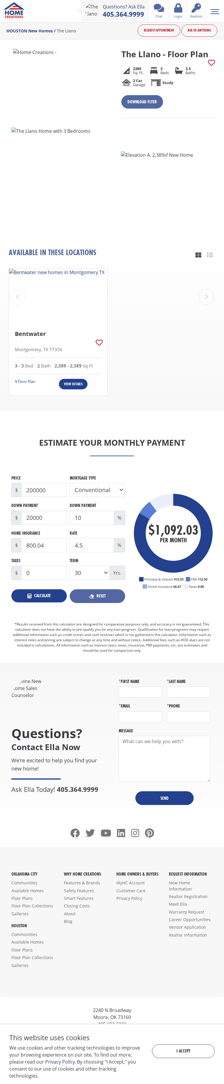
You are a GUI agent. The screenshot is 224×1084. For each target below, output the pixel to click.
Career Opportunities (190, 919)
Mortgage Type (83, 478)
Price (16, 478)
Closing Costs (77, 906)
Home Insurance (25, 533)
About (70, 913)
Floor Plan (25, 381)
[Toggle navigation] (215, 11)
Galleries (20, 913)
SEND (164, 798)
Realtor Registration (188, 896)
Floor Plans (22, 898)
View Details (73, 383)
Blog (68, 921)
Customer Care (131, 890)
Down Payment (24, 505)
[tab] (198, 255)
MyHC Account (130, 883)
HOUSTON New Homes (29, 31)
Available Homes (27, 890)
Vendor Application (187, 927)
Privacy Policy (129, 898)
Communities (24, 883)
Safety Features (79, 890)
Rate (73, 533)
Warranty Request (186, 912)
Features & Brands (82, 883)
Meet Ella (178, 904)
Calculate (42, 595)
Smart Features (79, 898)
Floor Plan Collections (32, 906)
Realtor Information (188, 935)
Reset (100, 596)
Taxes (15, 560)
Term (74, 560)
